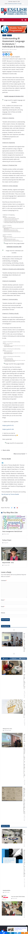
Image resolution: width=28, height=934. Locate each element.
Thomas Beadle (14, 49)
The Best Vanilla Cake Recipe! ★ (24, 709)
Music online (6, 450)
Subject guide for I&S (8, 429)
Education (9, 35)
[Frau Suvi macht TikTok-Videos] (6, 898)
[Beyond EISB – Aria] (14, 548)
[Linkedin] (6, 54)
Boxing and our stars (7, 728)
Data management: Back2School (12, 531)
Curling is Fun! (24, 833)
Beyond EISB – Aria (8, 562)
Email (3, 606)
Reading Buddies (6, 890)
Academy (4, 35)
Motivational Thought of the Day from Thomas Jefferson (24, 863)
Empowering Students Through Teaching (24, 642)
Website (3, 613)
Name (3, 600)
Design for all (24, 905)
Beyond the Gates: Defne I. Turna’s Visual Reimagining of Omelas (24, 801)
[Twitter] (9, 54)
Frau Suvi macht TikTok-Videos (18, 896)
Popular (6, 658)
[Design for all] (12, 910)
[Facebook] (3, 54)
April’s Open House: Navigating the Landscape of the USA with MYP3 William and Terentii (24, 756)
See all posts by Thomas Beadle (10, 494)
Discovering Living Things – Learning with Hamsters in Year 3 (24, 675)
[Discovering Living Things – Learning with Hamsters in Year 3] (12, 668)
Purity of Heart (6, 540)
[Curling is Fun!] (12, 838)
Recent (14, 658)
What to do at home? (19, 454)
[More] (11, 54)
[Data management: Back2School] (14, 516)
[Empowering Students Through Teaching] (12, 639)
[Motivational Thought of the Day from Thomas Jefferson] (12, 868)
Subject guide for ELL (8, 425)
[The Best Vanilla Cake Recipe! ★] (12, 706)
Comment (4, 580)
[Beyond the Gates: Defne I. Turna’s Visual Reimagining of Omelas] (12, 794)
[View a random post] (25, 19)
